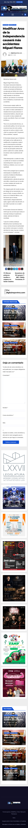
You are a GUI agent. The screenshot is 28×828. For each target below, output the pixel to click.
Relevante (5, 24)
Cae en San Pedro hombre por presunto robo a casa (14, 313)
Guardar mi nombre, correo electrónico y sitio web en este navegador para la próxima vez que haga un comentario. (14, 435)
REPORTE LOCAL (12, 24)
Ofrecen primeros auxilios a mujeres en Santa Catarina (9, 277)
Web (4, 423)
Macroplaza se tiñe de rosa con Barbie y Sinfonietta (14, 824)
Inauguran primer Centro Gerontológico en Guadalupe (14, 821)
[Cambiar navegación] (13, 14)
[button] (22, 14)
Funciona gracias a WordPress (10, 811)
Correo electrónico (8, 415)
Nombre (5, 407)
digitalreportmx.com (16, 53)
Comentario (6, 375)
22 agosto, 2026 (10, 722)
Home (14, 817)
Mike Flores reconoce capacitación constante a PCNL (13, 330)
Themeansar (14, 813)
